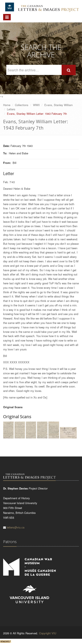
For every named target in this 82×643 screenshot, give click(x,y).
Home (6, 105)
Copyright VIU (47, 633)
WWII (36, 105)
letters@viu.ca (15, 527)
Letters (11, 109)
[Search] (69, 70)
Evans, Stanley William (58, 105)
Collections (21, 105)
